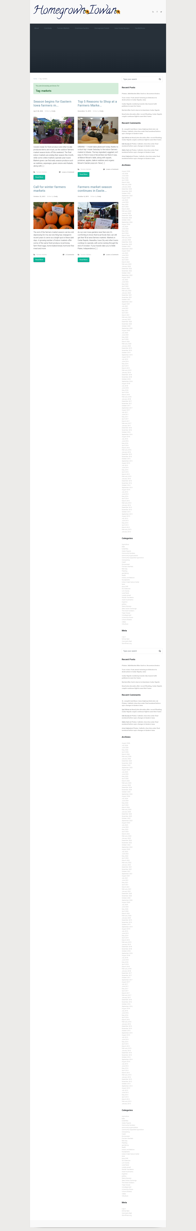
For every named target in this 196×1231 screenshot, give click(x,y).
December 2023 (127, 242)
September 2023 (127, 249)
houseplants (126, 580)
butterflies (125, 549)
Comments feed (127, 641)
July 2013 (125, 518)
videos (124, 622)
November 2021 (127, 297)
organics (124, 602)
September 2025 (127, 195)
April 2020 (125, 339)
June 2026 (125, 176)
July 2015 (125, 465)
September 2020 (127, 328)
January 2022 (126, 293)
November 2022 (127, 271)
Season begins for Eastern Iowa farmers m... (52, 103)
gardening (125, 573)
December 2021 (127, 295)
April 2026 (125, 180)
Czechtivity (48, 28)
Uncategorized (126, 615)
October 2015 (126, 459)
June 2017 (125, 414)
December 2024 (127, 215)
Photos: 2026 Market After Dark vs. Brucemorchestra (141, 93)
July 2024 (125, 226)
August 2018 (126, 383)
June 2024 (125, 229)
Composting (126, 560)
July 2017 (125, 412)
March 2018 (126, 394)
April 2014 (125, 498)
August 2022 (126, 277)
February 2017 (126, 423)
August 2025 (126, 198)
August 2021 (126, 304)
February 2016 (126, 450)
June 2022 (125, 282)
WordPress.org (127, 643)
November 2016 (127, 430)
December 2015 (127, 454)
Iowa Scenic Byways (122, 28)
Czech (124, 562)
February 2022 (126, 291)
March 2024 (126, 235)
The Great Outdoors (128, 611)
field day (124, 569)
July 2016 (125, 439)
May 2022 (125, 284)
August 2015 (126, 463)
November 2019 (127, 350)
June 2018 (125, 388)
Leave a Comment (68, 172)
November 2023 (127, 244)
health (124, 575)
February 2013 (126, 529)
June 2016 (125, 441)
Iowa (123, 584)
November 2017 (127, 403)
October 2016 (126, 432)
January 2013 (126, 532)
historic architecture (128, 577)
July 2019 (125, 359)
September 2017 (127, 408)
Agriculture (125, 544)
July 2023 (125, 253)
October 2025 (126, 193)
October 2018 (126, 379)
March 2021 (126, 315)
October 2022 (126, 273)
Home (35, 79)
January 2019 (126, 372)
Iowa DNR (125, 586)
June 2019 (125, 361)
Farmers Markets (63, 28)
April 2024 (125, 233)
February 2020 (126, 344)
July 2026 (125, 173)
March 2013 (126, 527)
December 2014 (127, 481)
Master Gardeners (128, 597)
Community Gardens (128, 553)
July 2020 (125, 333)
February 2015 (126, 476)
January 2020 (126, 346)
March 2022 (126, 288)
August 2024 (126, 224)
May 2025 (125, 204)
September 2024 (127, 222)
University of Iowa (127, 617)
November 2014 (127, 483)
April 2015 (125, 472)
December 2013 (127, 507)
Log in (124, 637)
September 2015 (127, 461)
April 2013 (125, 525)
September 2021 (127, 302)
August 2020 (126, 330)
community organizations (130, 555)
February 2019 (126, 370)
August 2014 (126, 489)
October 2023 (126, 246)
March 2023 (126, 262)
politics (124, 604)
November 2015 (127, 456)
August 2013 (126, 516)
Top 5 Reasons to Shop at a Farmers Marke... (97, 103)
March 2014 (126, 501)
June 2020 (125, 335)
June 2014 (125, 494)
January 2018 (126, 399)
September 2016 (127, 434)
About (36, 28)
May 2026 (125, 178)
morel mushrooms (127, 600)
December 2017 (127, 401)
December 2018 (127, 375)
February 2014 (126, 503)
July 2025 (125, 200)
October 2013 (126, 512)
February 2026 (126, 184)
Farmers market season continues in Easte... (95, 189)
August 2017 (126, 410)
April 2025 (125, 206)
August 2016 (126, 436)
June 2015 (125, 467)
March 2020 (126, 341)
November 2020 (127, 324)
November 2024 (127, 218)
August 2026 (126, 171)
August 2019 (126, 357)
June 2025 (125, 202)
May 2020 (125, 337)
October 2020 (126, 326)
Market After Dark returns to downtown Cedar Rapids (141, 110)
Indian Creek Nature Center (130, 582)
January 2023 (126, 266)
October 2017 (126, 405)
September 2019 (127, 355)
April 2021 (125, 313)
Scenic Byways (126, 606)
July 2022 (125, 280)
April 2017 (125, 419)
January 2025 (126, 213)
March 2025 (126, 209)
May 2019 (125, 364)
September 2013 (127, 514)
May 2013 (125, 523)
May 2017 (125, 417)
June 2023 (125, 255)
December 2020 (127, 321)
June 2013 (125, 520)
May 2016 (125, 443)
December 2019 (127, 348)
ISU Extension (126, 588)
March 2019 (126, 368)
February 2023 (126, 264)
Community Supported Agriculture (133, 558)
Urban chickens (127, 619)
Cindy (53, 111)
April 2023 (125, 260)
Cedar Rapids (126, 551)
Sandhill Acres (140, 28)
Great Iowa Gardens (82, 28)
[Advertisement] (98, 50)
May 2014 (125, 496)
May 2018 (125, 390)
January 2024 (126, 240)
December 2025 (127, 189)
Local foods (125, 593)
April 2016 (125, 445)
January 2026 (126, 187)
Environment (126, 564)
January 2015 (126, 478)
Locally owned (126, 595)
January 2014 (126, 505)
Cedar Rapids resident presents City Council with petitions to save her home (139, 105)
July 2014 (125, 492)
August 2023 (126, 251)
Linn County (125, 591)
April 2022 (125, 286)
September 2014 (127, 487)
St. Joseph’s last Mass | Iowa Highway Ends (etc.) (139, 129)
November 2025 (127, 191)
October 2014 (126, 485)
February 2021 (126, 317)
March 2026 (126, 182)
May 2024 (125, 231)
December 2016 (127, 428)
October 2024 (126, 220)
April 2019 (125, 366)
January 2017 (126, 425)
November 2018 (127, 377)
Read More (39, 177)
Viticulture (125, 624)
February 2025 (126, 211)
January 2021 (126, 319)
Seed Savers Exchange (129, 608)
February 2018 (126, 397)
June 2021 (125, 308)
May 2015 (125, 470)
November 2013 (127, 509)
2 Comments (70, 254)
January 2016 (126, 452)
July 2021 (125, 306)
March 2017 (126, 421)
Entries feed (125, 639)
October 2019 (126, 352)
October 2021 (126, 299)
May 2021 (125, 310)
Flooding (124, 571)
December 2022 (127, 268)
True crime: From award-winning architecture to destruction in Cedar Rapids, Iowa (139, 99)
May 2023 (125, 257)
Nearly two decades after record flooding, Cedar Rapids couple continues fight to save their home (142, 115)
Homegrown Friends (101, 28)
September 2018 (127, 381)
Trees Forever (126, 613)
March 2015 (126, 474)
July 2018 (125, 386)
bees (123, 547)
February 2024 (126, 237)
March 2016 (126, 448)
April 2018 (125, 392)
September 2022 (127, 275)
